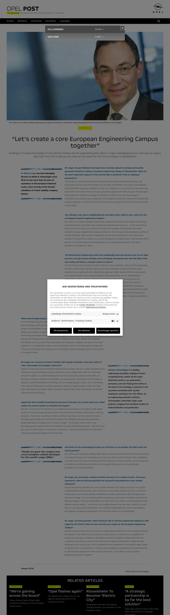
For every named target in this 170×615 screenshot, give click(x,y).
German (100, 29)
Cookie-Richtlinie (87, 305)
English (99, 36)
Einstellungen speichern (108, 330)
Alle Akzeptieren (61, 330)
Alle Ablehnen (84, 330)
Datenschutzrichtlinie (96, 307)
